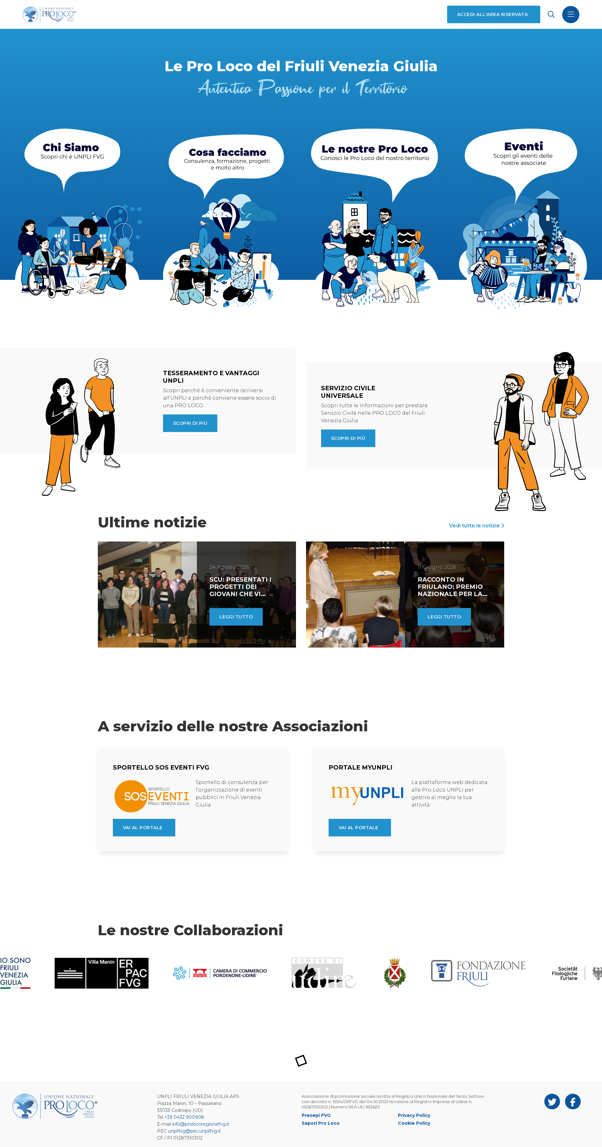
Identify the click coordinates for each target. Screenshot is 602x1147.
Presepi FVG (316, 1115)
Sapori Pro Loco (321, 1123)
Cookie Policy (414, 1123)
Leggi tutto (236, 617)
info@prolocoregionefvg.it (200, 1124)
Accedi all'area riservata (492, 14)
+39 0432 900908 (184, 1117)
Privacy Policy (414, 1115)
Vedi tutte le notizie (475, 526)
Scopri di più (190, 423)
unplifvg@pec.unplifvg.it (194, 1131)
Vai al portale (143, 827)
